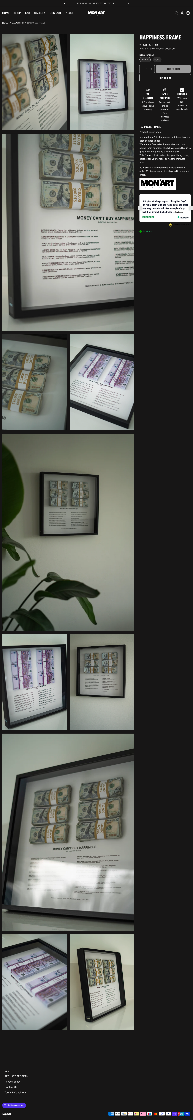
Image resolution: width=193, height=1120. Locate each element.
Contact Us (11, 1087)
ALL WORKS (18, 23)
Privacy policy (13, 1081)
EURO (157, 59)
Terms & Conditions (15, 1092)
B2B (7, 1070)
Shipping (144, 48)
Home (5, 23)
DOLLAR (145, 59)
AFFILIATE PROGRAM (16, 1076)
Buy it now (165, 78)
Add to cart (173, 69)
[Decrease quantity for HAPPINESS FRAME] (141, 69)
